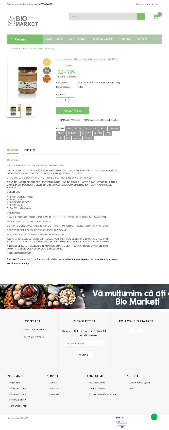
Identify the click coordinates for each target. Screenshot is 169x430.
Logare (139, 4)
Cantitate (60, 94)
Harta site (54, 394)
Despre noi (14, 382)
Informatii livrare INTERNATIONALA (17, 397)
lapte (103, 128)
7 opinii (68, 65)
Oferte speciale (97, 388)
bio (68, 137)
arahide (86, 133)
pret (60, 137)
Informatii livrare (17, 388)
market (88, 137)
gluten (98, 133)
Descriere (13, 150)
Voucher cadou (97, 382)
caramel (113, 128)
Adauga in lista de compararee (101, 119)
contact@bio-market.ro (33, 329)
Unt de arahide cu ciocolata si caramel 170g (32, 48)
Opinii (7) (29, 150)
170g (108, 133)
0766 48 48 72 (45, 4)
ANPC (132, 388)
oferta (77, 137)
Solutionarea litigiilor (140, 382)
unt (69, 128)
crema (61, 133)
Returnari (54, 388)
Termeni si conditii (18, 405)
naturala (73, 133)
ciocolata (90, 128)
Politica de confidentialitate (103, 394)
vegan (78, 128)
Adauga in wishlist (69, 119)
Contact (53, 382)
